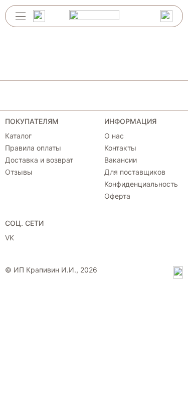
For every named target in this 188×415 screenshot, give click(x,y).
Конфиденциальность (141, 184)
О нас (114, 136)
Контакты (120, 148)
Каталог (18, 136)
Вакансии (120, 160)
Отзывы (19, 172)
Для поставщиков (134, 172)
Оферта (117, 196)
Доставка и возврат (39, 160)
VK (9, 237)
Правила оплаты (33, 148)
